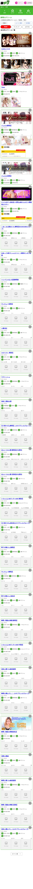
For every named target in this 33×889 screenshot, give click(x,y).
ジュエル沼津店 (6, 176)
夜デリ (2, 7)
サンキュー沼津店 (7, 304)
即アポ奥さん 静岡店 (8, 547)
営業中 (5, 23)
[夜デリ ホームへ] (5, 2)
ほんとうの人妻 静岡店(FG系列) (11, 450)
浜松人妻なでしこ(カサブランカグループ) (14, 829)
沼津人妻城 (5, 756)
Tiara (3, 87)
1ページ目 (15, 854)
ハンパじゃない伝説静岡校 (10, 279)
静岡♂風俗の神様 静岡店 (9, 620)
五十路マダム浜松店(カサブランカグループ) (15, 523)
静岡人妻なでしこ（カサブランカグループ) (15, 693)
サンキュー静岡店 (7, 572)
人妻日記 (4, 328)
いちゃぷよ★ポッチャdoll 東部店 (12, 499)
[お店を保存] (30, 33)
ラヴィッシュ (5, 377)
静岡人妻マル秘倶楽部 (8, 780)
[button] (16, 40)
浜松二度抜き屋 (6, 401)
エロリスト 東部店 (7, 352)
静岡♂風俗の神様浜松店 (9, 732)
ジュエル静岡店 (6, 125)
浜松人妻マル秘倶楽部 (8, 669)
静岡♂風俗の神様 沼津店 (9, 805)
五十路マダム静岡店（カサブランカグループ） (16, 425)
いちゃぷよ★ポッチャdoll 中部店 (12, 645)
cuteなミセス (5, 49)
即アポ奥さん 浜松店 (8, 596)
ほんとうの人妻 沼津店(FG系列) (11, 474)
